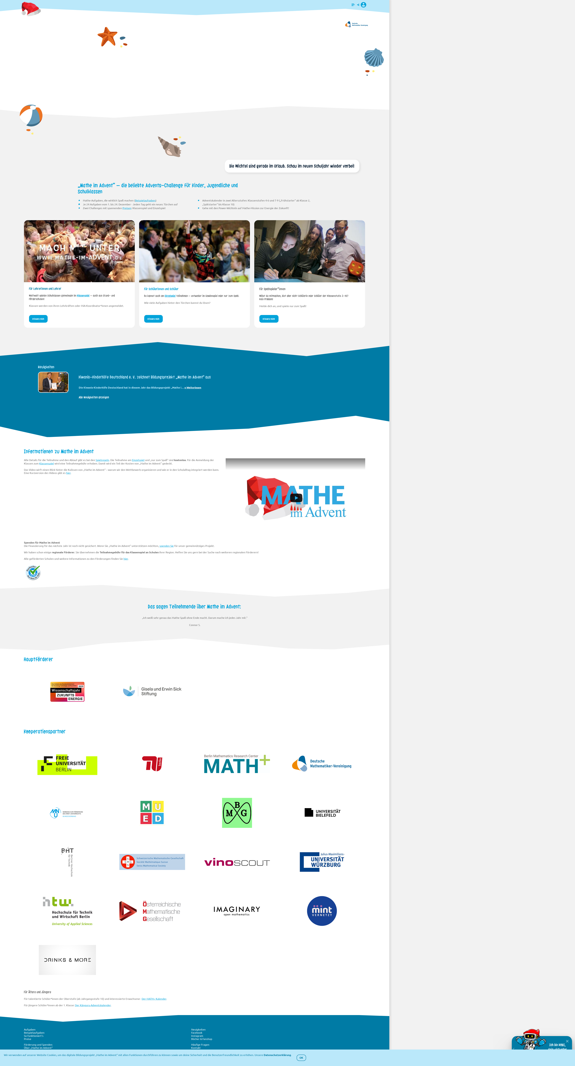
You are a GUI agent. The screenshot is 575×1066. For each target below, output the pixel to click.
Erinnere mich (112, 106)
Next (365, 383)
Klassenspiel (83, 296)
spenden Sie (166, 545)
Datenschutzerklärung (277, 1055)
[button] (353, 5)
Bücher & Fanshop (201, 1038)
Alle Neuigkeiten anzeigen (94, 397)
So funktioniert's (33, 1035)
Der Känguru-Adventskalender (93, 1005)
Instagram (197, 1035)
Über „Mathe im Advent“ (38, 1047)
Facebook (196, 1032)
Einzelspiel (170, 296)
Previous (25, 383)
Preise (27, 1038)
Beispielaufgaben (145, 200)
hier (68, 472)
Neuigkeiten (198, 1029)
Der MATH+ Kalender (154, 998)
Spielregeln (102, 459)
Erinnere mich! (269, 319)
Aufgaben (29, 1029)
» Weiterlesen (187, 387)
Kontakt (196, 1047)
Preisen (126, 208)
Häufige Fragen (200, 1044)
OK (301, 1057)
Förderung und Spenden (38, 1044)
